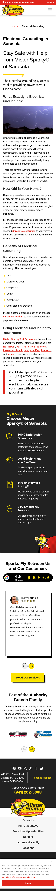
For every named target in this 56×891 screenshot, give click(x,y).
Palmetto (46, 350)
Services (28, 820)
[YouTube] (20, 768)
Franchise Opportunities (28, 831)
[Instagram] (25, 768)
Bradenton (40, 346)
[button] (50, 10)
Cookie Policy (30, 877)
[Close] (52, 861)
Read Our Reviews (28, 677)
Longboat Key (32, 350)
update (50, 2)
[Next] (31, 666)
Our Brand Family (28, 842)
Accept (28, 883)
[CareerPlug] (14, 768)
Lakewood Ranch (13, 350)
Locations (28, 848)
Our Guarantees (28, 825)
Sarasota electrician (23, 231)
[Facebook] (36, 768)
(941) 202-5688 (28, 792)
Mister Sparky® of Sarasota (19, 339)
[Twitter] (30, 768)
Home (15, 26)
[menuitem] (28, 820)
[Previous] (24, 666)
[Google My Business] (41, 768)
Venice (11, 354)
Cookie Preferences (12, 877)
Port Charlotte (24, 346)
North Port (9, 346)
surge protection (13, 316)
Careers (28, 836)
